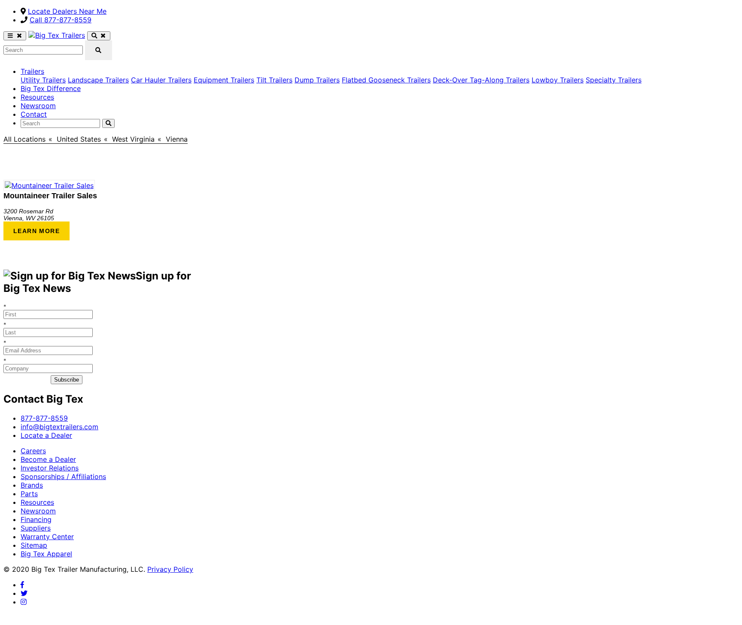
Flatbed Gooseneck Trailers (386, 80)
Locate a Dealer (46, 435)
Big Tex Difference (51, 88)
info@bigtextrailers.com (59, 426)
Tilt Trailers (274, 80)
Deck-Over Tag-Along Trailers (481, 80)
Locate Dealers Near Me (67, 11)
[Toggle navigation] (14, 35)
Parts (29, 493)
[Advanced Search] (98, 35)
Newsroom (38, 105)
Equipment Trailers (224, 80)
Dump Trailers (317, 80)
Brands (32, 485)
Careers (33, 450)
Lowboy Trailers (558, 80)
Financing (36, 519)
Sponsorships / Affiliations (63, 476)
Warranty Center (47, 536)
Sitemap (34, 545)
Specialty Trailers (614, 80)
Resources (37, 97)
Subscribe (66, 379)
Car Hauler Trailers (161, 80)
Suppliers (36, 528)
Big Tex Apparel (46, 553)
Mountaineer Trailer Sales (50, 195)
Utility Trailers (43, 80)
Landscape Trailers (98, 80)
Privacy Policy (170, 569)
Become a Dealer (48, 459)
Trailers (32, 71)
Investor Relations (50, 468)
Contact (34, 114)
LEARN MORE (36, 231)
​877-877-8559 (44, 418)
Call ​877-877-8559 (60, 19)
